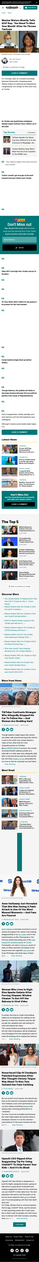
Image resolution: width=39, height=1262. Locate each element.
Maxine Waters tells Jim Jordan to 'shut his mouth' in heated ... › (20, 608)
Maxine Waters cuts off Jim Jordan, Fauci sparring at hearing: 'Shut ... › (19, 635)
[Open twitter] (17, 1250)
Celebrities (23, 457)
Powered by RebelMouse (19, 1258)
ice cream (22, 934)
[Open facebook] (12, 1250)
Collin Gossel (16, 59)
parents (27, 1197)
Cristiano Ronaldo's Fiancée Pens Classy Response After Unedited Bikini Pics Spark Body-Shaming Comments (17, 2)
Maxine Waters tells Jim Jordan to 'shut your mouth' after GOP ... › (20, 670)
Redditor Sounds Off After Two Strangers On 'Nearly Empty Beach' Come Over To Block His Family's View (27, 487)
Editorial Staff (20, 1240)
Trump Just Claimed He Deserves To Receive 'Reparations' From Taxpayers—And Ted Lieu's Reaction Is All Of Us (27, 795)
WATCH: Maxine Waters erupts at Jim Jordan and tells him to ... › (19, 622)
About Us (9, 1237)
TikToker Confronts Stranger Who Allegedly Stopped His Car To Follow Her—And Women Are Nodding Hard (19, 716)
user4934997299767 (11, 748)
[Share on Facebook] (3, 729)
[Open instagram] (27, 1250)
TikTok (28, 942)
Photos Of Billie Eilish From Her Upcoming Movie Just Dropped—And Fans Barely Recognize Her (27, 463)
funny (8, 956)
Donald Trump (24, 468)
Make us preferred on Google (15, 67)
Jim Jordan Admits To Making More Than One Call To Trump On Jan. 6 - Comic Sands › (21, 601)
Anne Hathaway (8, 929)
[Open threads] (22, 1250)
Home (4, 13)
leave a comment (20, 73)
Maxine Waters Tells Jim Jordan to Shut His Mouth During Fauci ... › (20, 642)
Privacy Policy (18, 1237)
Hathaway (24, 945)
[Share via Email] (11, 729)
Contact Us (30, 1240)
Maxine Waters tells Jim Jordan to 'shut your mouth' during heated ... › (20, 615)
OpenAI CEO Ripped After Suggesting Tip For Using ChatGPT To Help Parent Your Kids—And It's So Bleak (19, 1163)
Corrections (9, 1240)
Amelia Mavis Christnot (11, 1171)
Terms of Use (29, 1237)
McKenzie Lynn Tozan (11, 725)
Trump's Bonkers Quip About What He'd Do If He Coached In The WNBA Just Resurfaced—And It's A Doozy (23, 154)
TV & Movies (23, 822)
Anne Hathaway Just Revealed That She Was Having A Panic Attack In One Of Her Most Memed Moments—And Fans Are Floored (19, 909)
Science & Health (25, 810)
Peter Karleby (8, 1089)
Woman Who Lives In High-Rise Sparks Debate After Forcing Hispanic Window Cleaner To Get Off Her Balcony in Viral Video (17, 995)
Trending (22, 446)
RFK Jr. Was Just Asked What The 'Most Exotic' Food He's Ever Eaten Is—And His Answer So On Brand (27, 783)
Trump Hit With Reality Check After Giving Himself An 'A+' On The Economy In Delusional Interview (27, 474)
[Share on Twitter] (7, 729)
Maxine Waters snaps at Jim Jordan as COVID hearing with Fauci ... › (20, 628)
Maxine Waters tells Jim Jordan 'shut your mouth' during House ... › (19, 663)
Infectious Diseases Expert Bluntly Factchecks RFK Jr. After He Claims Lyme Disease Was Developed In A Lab (27, 817)
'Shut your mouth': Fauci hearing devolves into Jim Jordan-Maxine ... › (19, 649)
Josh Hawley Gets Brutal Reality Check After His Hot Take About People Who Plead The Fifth (27, 564)
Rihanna (26, 1106)
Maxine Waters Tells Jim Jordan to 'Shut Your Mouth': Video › (20, 656)
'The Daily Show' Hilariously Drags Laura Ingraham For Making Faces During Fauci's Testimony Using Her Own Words (27, 829)
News (10, 13)
